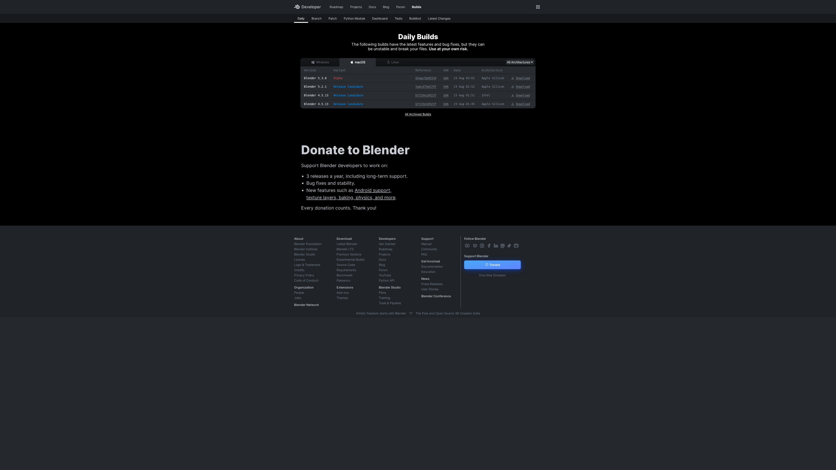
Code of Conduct (306, 280)
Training (384, 298)
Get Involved (430, 261)
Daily (301, 18)
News (425, 278)
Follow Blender (475, 238)
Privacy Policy (304, 275)
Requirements (346, 270)
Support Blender (476, 256)
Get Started (387, 244)
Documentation (432, 266)
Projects (356, 7)
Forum (400, 7)
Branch (317, 18)
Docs (372, 7)
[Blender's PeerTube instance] (471, 245)
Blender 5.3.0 (315, 78)
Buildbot (415, 18)
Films (382, 292)
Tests (398, 18)
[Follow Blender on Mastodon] (503, 245)
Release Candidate (348, 86)
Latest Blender (347, 244)
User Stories (429, 289)
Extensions (345, 287)
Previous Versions (349, 254)
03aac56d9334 (425, 78)
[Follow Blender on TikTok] (509, 245)
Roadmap (336, 7)
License (299, 259)
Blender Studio (304, 254)
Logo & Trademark (307, 265)
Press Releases (432, 284)
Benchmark (345, 275)
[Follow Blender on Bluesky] (475, 245)
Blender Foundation (308, 244)
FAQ (424, 254)
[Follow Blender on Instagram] (482, 245)
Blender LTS (345, 249)
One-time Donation (492, 275)
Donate (494, 265)
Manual (426, 244)
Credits (299, 270)
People (299, 292)
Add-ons (343, 292)
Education (428, 272)
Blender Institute (305, 249)
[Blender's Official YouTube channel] (467, 245)
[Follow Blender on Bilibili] (516, 245)
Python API (386, 280)
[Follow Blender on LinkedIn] (496, 245)
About (298, 238)
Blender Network (306, 305)
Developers (387, 238)
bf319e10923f (425, 95)
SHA (445, 78)
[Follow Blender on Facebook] (489, 245)
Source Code (346, 265)
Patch (333, 18)
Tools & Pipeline (390, 303)
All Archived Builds (418, 114)
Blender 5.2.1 (315, 86)
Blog (386, 7)
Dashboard (380, 18)
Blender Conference (436, 296)
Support (427, 238)
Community (429, 249)
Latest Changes (439, 18)
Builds (416, 7)
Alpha (338, 78)
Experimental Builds (350, 259)
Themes (342, 298)
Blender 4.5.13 (316, 95)
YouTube (385, 275)
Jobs (297, 298)
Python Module (354, 18)
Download (523, 78)
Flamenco (343, 280)
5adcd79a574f (425, 86)
